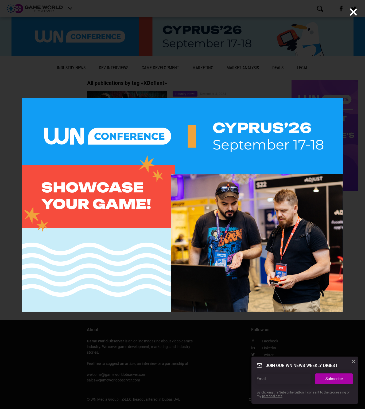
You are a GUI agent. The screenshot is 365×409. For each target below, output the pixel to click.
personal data (272, 396)
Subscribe (334, 378)
